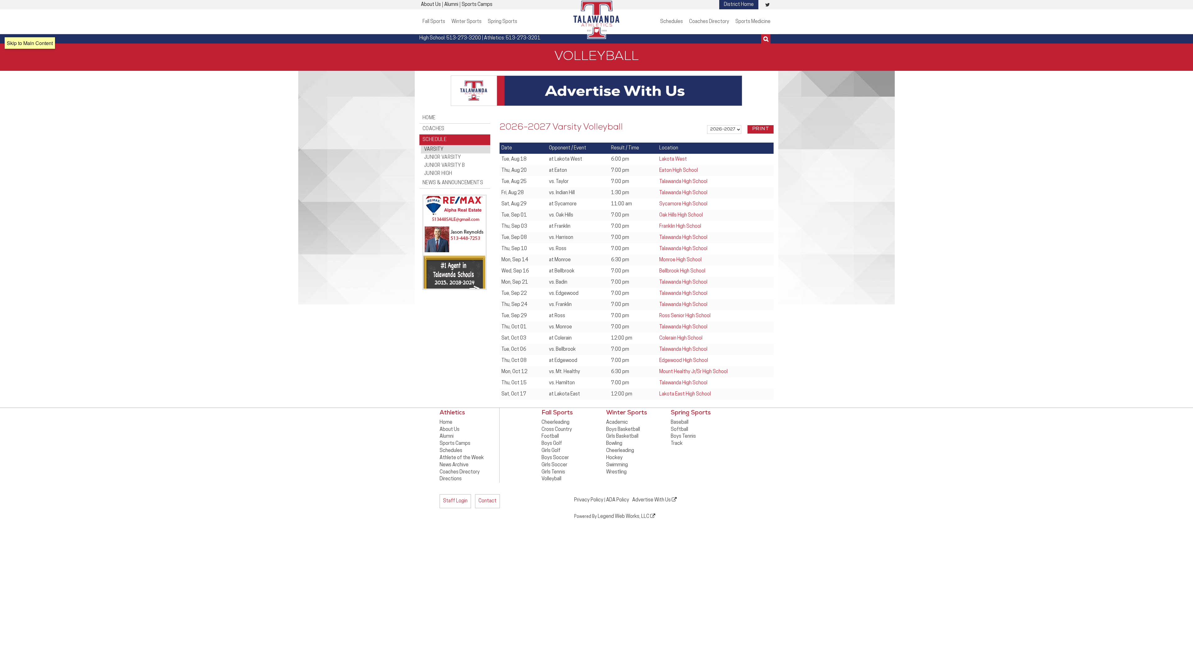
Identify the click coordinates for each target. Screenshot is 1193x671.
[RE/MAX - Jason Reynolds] (453, 241)
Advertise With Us (652, 500)
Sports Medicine (752, 21)
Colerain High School (680, 338)
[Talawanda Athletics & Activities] (596, 19)
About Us (431, 4)
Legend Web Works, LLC (624, 516)
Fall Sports (434, 21)
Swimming (617, 465)
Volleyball (551, 479)
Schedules (671, 21)
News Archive (454, 465)
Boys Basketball (623, 429)
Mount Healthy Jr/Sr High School (693, 371)
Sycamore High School (683, 204)
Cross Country (557, 429)
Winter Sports (466, 21)
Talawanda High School (683, 181)
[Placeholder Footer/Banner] (596, 90)
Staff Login (455, 501)
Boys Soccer (555, 457)
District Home (739, 4)
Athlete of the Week (462, 457)
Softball (679, 429)
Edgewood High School (683, 360)
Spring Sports (502, 21)
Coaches (434, 128)
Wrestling (616, 472)
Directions (451, 479)
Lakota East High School (685, 394)
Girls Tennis (553, 472)
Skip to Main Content (30, 43)
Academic (617, 422)
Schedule (434, 139)
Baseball (679, 422)
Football (550, 436)
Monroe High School (680, 260)
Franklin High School (680, 226)
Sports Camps (477, 4)
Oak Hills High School (681, 215)
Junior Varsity (442, 157)
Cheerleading (555, 422)
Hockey (614, 457)
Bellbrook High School (682, 271)
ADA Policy (617, 500)
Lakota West (673, 159)
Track (677, 443)
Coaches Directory (709, 21)
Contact (487, 501)
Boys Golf (552, 443)
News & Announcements (453, 182)
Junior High (438, 173)
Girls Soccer (554, 465)
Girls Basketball (622, 436)
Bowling (614, 443)
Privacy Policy (588, 500)
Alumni (451, 4)
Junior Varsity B (444, 165)
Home (429, 118)
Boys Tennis (683, 436)
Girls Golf (551, 450)
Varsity (434, 149)
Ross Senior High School (685, 315)
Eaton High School (678, 170)
